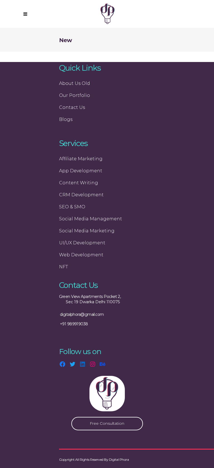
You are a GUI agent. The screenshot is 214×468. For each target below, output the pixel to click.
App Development (80, 170)
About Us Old (74, 83)
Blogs (65, 119)
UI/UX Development (82, 242)
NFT (63, 266)
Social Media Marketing (87, 230)
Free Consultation (107, 423)
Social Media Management (90, 218)
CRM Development (81, 194)
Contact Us (72, 107)
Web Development (81, 254)
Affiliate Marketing (81, 158)
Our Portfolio (74, 95)
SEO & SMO (72, 206)
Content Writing (78, 182)
